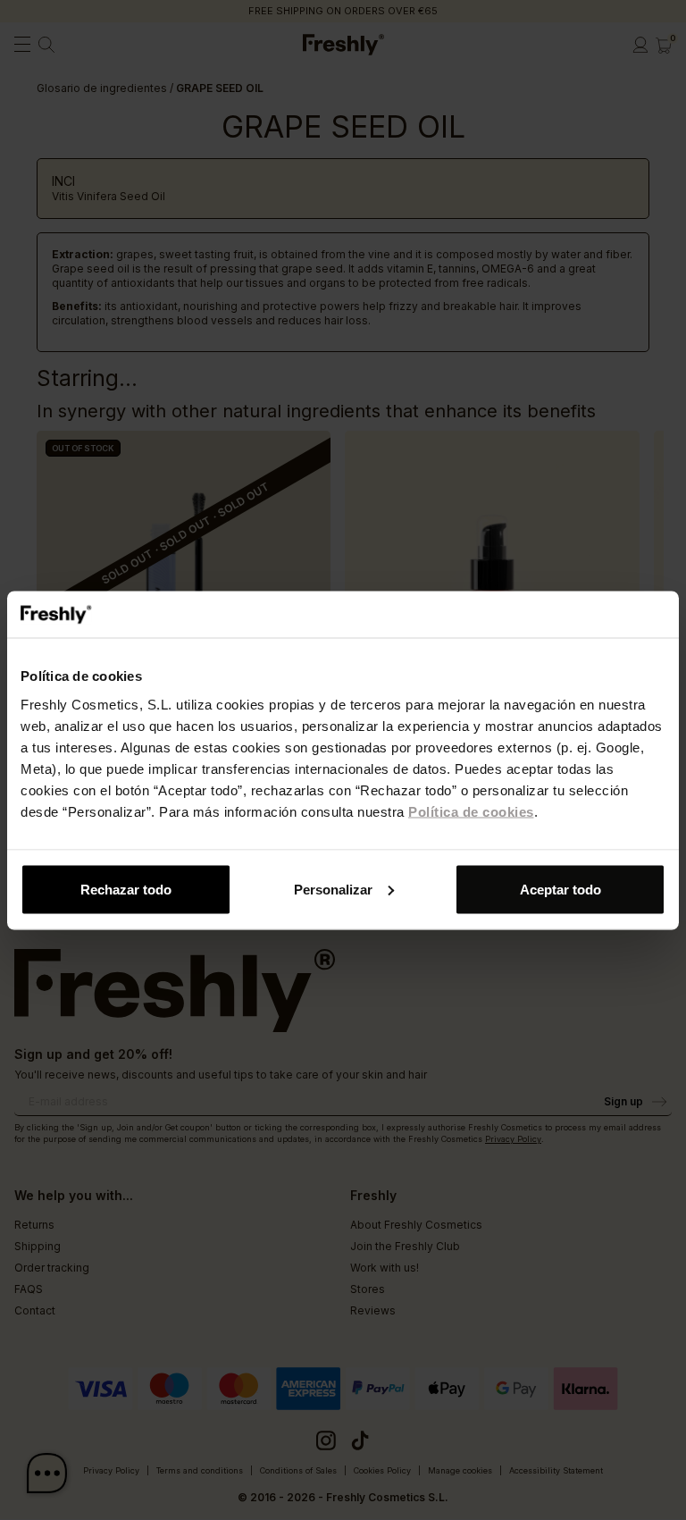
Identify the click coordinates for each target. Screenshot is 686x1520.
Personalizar (333, 888)
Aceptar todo (560, 888)
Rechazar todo (126, 888)
